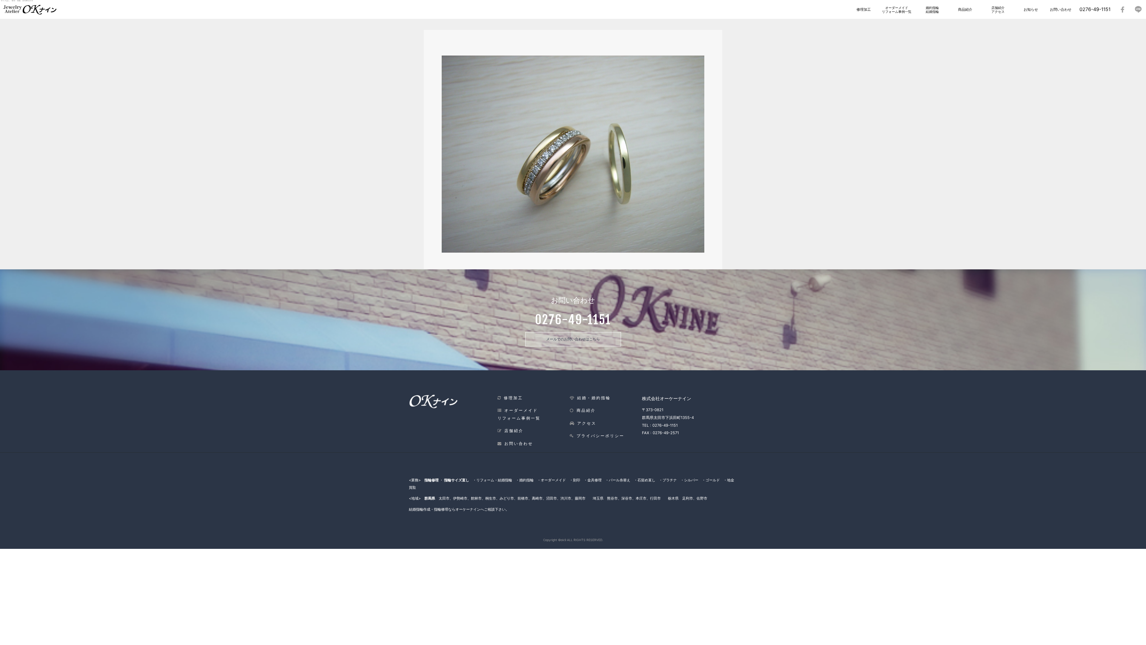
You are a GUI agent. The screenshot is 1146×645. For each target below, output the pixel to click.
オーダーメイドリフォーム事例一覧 (896, 10)
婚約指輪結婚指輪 (932, 10)
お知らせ (1031, 9)
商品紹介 (965, 9)
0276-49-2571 (666, 433)
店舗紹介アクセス (998, 10)
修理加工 (864, 9)
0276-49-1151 (1094, 9)
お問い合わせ (1060, 9)
